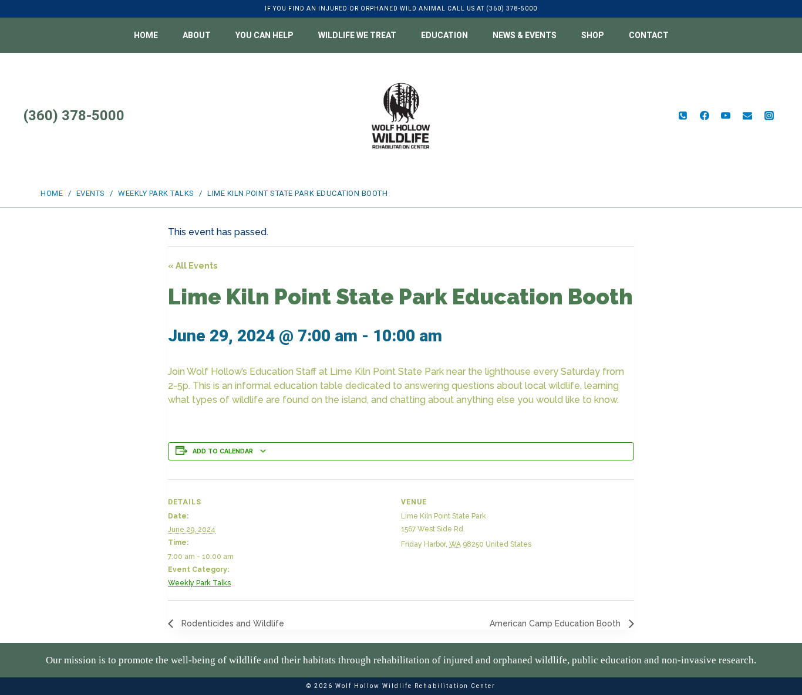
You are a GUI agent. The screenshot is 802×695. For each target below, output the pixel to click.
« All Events (192, 265)
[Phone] (682, 115)
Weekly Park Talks (199, 583)
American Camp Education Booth (556, 623)
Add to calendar (223, 451)
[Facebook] (704, 115)
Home (146, 35)
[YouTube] (725, 115)
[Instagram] (769, 115)
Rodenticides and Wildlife (231, 623)
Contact (649, 35)
